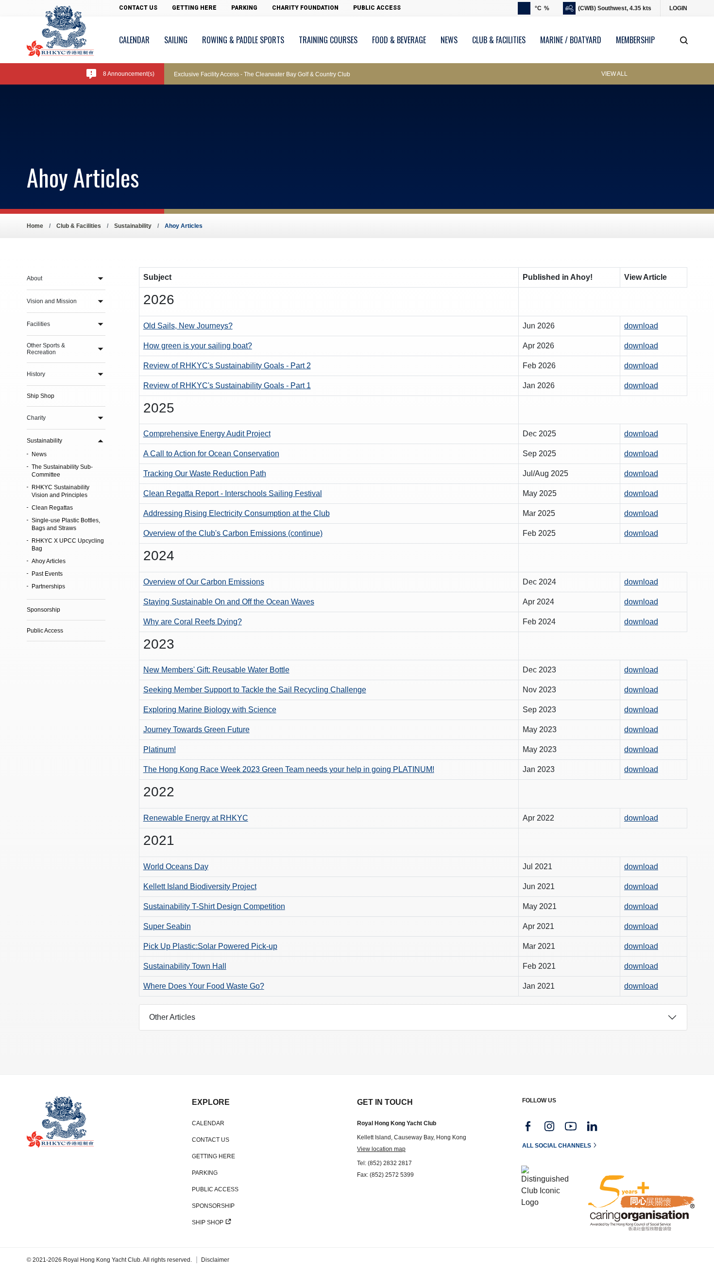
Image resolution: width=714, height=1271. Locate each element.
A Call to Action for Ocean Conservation (211, 453)
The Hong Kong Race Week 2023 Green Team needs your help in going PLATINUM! (288, 769)
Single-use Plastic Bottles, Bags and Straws (66, 524)
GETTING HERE (213, 1156)
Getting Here (194, 7)
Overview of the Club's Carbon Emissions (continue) (233, 533)
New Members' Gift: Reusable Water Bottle (216, 670)
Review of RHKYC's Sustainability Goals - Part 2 (227, 365)
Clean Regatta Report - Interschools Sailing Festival (232, 493)
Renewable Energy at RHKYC (195, 818)
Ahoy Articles (49, 561)
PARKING (205, 1172)
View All (614, 73)
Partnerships (48, 586)
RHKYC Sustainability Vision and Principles (60, 491)
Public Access (377, 7)
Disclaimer (215, 1259)
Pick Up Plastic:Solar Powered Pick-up (210, 946)
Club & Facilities (78, 226)
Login (678, 8)
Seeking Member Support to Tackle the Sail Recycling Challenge (254, 690)
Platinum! (159, 749)
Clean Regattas (52, 507)
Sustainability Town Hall (184, 966)
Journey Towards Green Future (196, 729)
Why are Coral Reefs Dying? (192, 622)
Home (35, 226)
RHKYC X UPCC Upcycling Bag (68, 544)
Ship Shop (40, 396)
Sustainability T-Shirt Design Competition (214, 906)
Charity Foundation (305, 7)
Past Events (47, 573)
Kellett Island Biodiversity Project (199, 886)
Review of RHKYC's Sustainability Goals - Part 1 (227, 385)
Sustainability (133, 226)
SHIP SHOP (207, 1222)
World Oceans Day (175, 866)
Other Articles (172, 1017)
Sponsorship (43, 609)
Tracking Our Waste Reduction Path (204, 473)
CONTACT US (210, 1139)
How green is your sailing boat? (197, 346)
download (641, 326)
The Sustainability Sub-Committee (62, 471)
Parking (244, 7)
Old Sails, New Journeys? (188, 326)
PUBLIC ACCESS (215, 1189)
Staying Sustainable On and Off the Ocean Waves (228, 602)
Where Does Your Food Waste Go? (203, 986)
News (39, 454)
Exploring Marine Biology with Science (209, 709)
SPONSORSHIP (213, 1205)
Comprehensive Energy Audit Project (207, 433)
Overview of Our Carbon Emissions (203, 582)
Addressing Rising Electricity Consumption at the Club (236, 513)
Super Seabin (167, 926)
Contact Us (138, 7)
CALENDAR (208, 1123)
